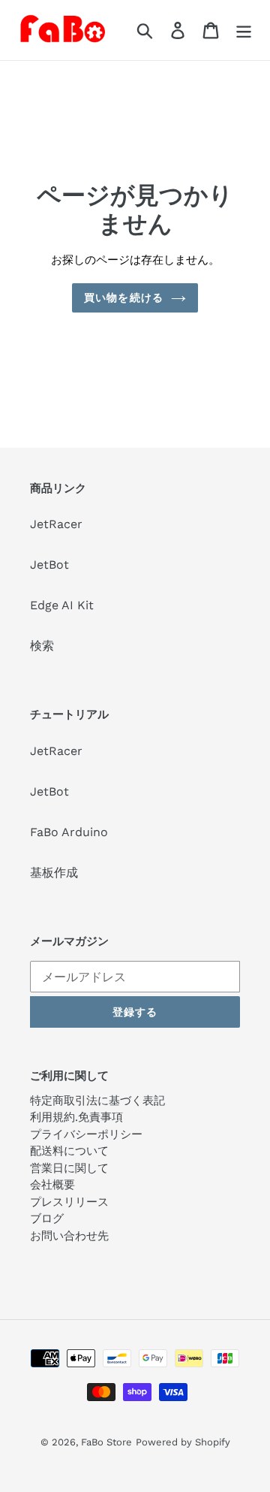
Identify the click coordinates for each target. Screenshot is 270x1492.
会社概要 (52, 1184)
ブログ (47, 1218)
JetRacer (56, 524)
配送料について (69, 1151)
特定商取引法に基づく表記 (97, 1100)
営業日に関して (69, 1168)
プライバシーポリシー (86, 1134)
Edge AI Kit (62, 605)
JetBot (49, 564)
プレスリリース (69, 1202)
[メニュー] (243, 30)
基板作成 (54, 872)
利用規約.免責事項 (76, 1117)
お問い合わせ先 (69, 1236)
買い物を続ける (124, 297)
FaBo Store (106, 1442)
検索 (42, 646)
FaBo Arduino (69, 832)
